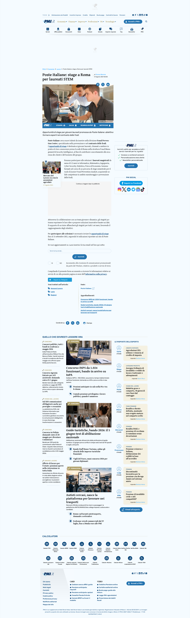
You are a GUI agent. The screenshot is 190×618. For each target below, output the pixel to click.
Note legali (47, 587)
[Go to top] (164, 610)
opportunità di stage (58, 146)
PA (101, 22)
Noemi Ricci (141, 378)
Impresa (81, 22)
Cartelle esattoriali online (108, 587)
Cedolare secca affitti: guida (82, 584)
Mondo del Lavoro (51, 399)
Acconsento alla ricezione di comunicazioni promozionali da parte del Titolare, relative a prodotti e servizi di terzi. (88, 264)
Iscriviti (131, 166)
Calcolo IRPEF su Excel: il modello (80, 599)
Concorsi (75, 341)
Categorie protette (133, 366)
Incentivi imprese (75, 15)
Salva (71, 125)
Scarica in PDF (87, 125)
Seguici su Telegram (60, 280)
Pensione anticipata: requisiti (78, 588)
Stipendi (92, 15)
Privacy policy (48, 593)
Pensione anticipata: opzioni (82, 592)
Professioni (93, 22)
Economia (62, 22)
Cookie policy (48, 596)
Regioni (54, 295)
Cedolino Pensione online (108, 584)
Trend (44, 15)
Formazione (76, 468)
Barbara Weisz (140, 358)
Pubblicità (47, 584)
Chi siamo (46, 582)
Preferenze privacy (50, 599)
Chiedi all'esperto (132, 510)
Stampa (59, 125)
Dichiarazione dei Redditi (60, 15)
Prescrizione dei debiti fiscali (106, 599)
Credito (85, 15)
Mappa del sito (48, 604)
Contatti (46, 590)
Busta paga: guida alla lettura (106, 591)
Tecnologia (109, 22)
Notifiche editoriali (50, 602)
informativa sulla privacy (96, 274)
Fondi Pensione (131, 406)
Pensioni (122, 15)
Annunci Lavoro (57, 288)
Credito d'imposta (132, 348)
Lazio (53, 292)
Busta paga (100, 15)
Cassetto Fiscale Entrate (81, 595)
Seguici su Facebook (132, 183)
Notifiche (104, 125)
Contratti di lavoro (112, 15)
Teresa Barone (101, 74)
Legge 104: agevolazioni (108, 595)
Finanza (72, 22)
